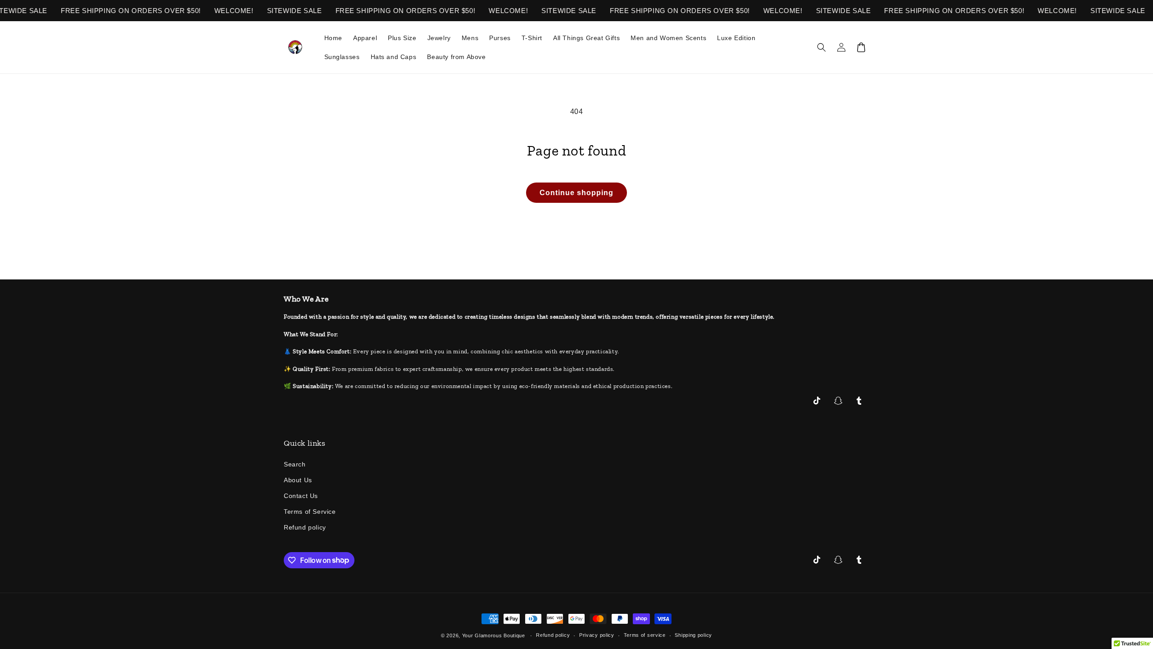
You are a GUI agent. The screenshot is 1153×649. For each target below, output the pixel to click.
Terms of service (645, 635)
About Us (298, 480)
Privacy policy (596, 635)
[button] (821, 47)
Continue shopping (576, 193)
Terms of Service (310, 511)
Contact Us (301, 495)
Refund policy (305, 527)
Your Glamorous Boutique (493, 635)
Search (295, 464)
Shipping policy (693, 635)
